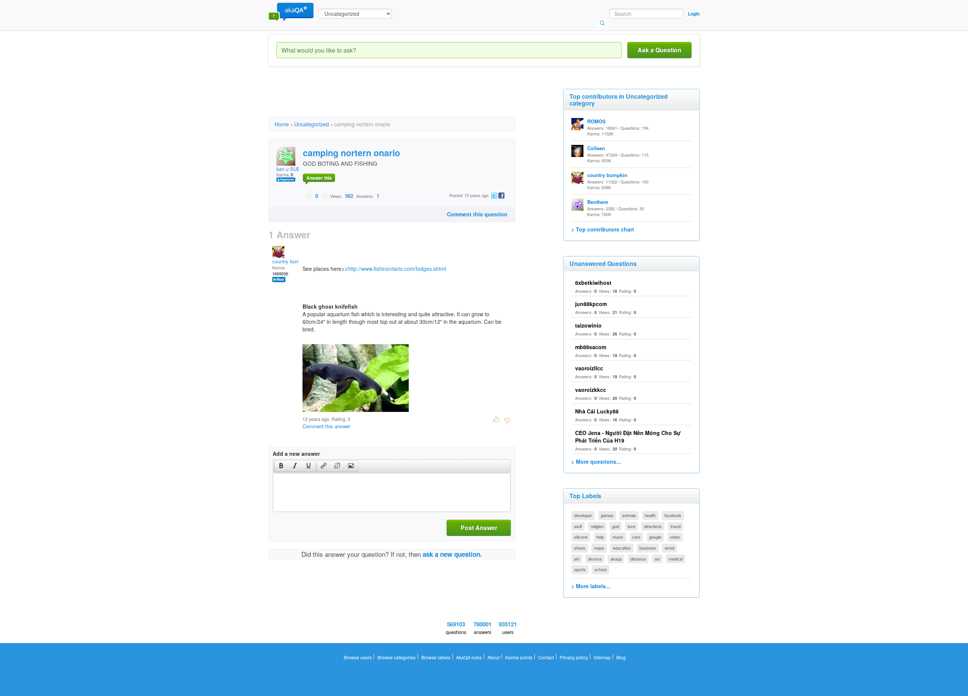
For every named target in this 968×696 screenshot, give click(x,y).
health (650, 515)
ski (576, 559)
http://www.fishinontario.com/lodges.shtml (396, 268)
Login (694, 13)
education (622, 548)
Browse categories (396, 657)
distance (638, 559)
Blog (621, 657)
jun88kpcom (591, 304)
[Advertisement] (406, 98)
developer (583, 515)
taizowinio (588, 325)
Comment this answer (326, 426)
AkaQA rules (469, 657)
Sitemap (602, 657)
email (669, 548)
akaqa (616, 559)
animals (629, 515)
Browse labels (435, 657)
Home (282, 124)
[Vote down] (324, 196)
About (493, 657)
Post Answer (479, 527)
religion (597, 526)
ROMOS (596, 121)
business (647, 548)
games (607, 515)
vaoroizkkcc (590, 389)
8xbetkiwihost (593, 282)
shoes (579, 548)
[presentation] (281, 466)
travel (675, 526)
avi (657, 559)
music (618, 537)
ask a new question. (452, 554)
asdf (578, 526)
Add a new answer (296, 453)
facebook (672, 515)
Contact (546, 657)
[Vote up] (309, 196)
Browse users (358, 657)
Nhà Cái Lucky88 (597, 411)
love (631, 526)
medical (676, 559)
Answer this (319, 177)
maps (599, 548)
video (675, 537)
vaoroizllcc (589, 368)
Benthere (597, 201)
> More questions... (596, 461)
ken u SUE (288, 168)
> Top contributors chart (602, 229)
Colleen (596, 148)
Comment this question (477, 214)
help (600, 537)
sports (580, 569)
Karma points (518, 657)
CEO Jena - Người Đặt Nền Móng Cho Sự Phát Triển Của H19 (628, 436)
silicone (581, 537)
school (600, 569)
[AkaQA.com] (291, 11)
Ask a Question (659, 49)
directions (653, 526)
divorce (595, 559)
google (655, 537)
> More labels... (590, 586)
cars (636, 537)
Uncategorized (311, 124)
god (615, 526)
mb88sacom (590, 347)
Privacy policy (574, 657)
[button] (281, 466)
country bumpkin (290, 261)
